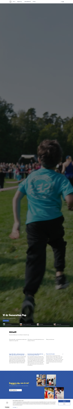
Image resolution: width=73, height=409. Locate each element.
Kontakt (34, 1)
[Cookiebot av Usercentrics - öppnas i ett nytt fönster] (7, 407)
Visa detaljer (14, 407)
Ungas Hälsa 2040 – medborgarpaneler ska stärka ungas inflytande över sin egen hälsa (16, 354)
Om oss (14, 1)
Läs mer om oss (6, 320)
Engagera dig (19, 1)
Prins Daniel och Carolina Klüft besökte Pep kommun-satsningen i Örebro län (35, 354)
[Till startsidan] (10, 1)
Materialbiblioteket (28, 1)
